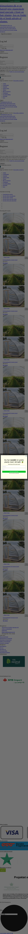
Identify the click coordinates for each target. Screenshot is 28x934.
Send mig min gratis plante (14, 471)
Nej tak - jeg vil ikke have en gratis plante (14, 473)
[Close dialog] (26, 456)
